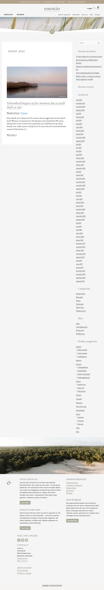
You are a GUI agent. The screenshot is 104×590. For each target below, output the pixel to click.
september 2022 (80, 168)
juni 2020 (79, 226)
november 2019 (80, 247)
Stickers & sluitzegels (84, 374)
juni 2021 (79, 192)
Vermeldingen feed (81, 327)
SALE (78, 428)
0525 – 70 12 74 (22, 561)
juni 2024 (79, 120)
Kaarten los (81, 388)
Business (78, 360)
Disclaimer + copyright (24, 573)
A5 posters (81, 421)
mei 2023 (78, 151)
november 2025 (80, 107)
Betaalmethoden (71, 488)
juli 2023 (78, 144)
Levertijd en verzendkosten (74, 485)
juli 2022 (78, 172)
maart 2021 (79, 199)
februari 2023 (80, 158)
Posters (78, 414)
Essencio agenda (82, 353)
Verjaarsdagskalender (84, 377)
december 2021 (80, 178)
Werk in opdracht (64, 15)
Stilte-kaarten (82, 391)
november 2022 (80, 161)
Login (78, 323)
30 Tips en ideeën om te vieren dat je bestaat (89, 56)
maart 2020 (79, 233)
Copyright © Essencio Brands (52, 585)
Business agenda (82, 350)
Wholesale (76, 15)
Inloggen (89, 8)
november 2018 (80, 274)
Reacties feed (80, 330)
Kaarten (78, 381)
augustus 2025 (80, 110)
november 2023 (80, 137)
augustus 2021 (80, 189)
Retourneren (70, 490)
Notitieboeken (80, 410)
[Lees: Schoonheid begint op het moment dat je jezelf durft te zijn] (37, 82)
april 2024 (79, 124)
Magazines (79, 403)
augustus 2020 (80, 219)
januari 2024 (79, 134)
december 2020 (80, 209)
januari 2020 (79, 240)
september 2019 (80, 254)
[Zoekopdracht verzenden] (99, 43)
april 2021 (79, 195)
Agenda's (78, 347)
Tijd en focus (80, 307)
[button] (8, 14)
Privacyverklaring (22, 570)
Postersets (80, 424)
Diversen (78, 364)
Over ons (85, 15)
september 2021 (80, 185)
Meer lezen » (12, 134)
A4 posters (81, 417)
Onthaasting (79, 304)
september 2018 (80, 278)
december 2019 (80, 243)
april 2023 (79, 154)
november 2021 (80, 182)
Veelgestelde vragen (72, 483)
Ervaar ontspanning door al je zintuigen (87, 73)
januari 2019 (79, 267)
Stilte (77, 432)
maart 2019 (79, 264)
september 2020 (80, 216)
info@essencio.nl (22, 558)
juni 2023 (79, 148)
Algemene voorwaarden (24, 567)
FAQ (91, 15)
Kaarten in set (82, 384)
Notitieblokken (82, 371)
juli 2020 (78, 223)
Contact (97, 15)
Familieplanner (82, 356)
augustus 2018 (80, 281)
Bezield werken (80, 294)
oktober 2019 (80, 250)
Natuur (78, 300)
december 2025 (80, 103)
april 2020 (79, 230)
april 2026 (79, 100)
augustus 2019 (80, 257)
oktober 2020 (80, 213)
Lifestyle (78, 395)
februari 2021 (80, 202)
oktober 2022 (80, 165)
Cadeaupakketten (83, 367)
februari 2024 (80, 131)
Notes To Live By (81, 406)
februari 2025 (80, 117)
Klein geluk (79, 297)
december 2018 (80, 271)
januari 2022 (79, 175)
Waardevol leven (13, 113)
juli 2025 (78, 113)
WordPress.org (80, 334)
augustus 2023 (80, 141)
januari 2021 (79, 206)
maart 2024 (79, 127)
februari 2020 (80, 237)
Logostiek (79, 399)
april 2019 (79, 260)
